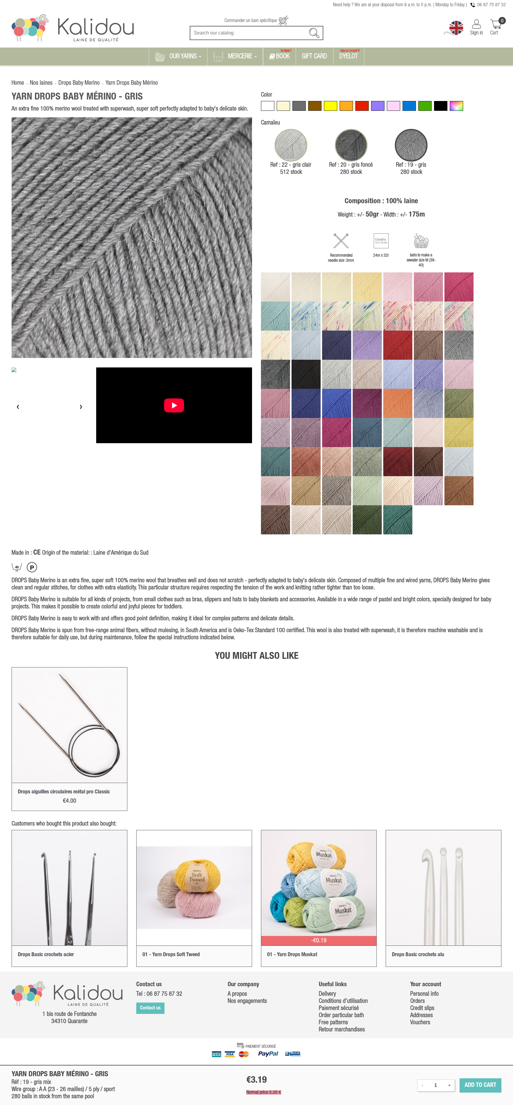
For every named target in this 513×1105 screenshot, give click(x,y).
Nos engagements (247, 1001)
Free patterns (333, 1022)
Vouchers (420, 1022)
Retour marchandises (342, 1030)
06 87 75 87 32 (491, 5)
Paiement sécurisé (339, 1008)
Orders (417, 1001)
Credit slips (422, 1008)
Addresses (421, 1015)
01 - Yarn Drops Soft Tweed (171, 954)
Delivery (327, 994)
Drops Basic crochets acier (46, 954)
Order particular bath (341, 1015)
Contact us (150, 1008)
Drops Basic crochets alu (418, 954)
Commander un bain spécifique (251, 21)
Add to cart (480, 1085)
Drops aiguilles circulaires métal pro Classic (64, 792)
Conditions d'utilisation (343, 1001)
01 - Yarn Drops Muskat (292, 954)
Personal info (424, 994)
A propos (237, 994)
